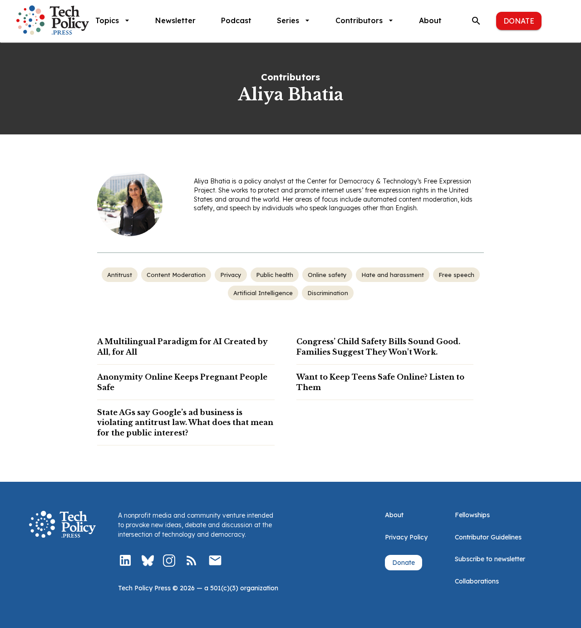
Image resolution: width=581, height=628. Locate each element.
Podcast (236, 20)
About (430, 20)
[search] (476, 21)
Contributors (359, 20)
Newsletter (175, 20)
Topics (107, 20)
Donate (518, 20)
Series (288, 20)
